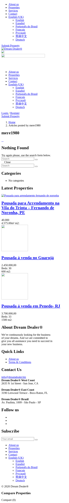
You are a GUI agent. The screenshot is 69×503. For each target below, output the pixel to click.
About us (13, 4)
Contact (12, 13)
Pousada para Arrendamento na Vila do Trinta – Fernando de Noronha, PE (30, 208)
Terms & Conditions (19, 362)
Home (11, 122)
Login (5, 113)
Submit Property (10, 45)
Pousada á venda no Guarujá (27, 257)
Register (14, 113)
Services (13, 10)
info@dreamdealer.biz (13, 377)
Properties (14, 7)
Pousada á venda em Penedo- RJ (30, 306)
